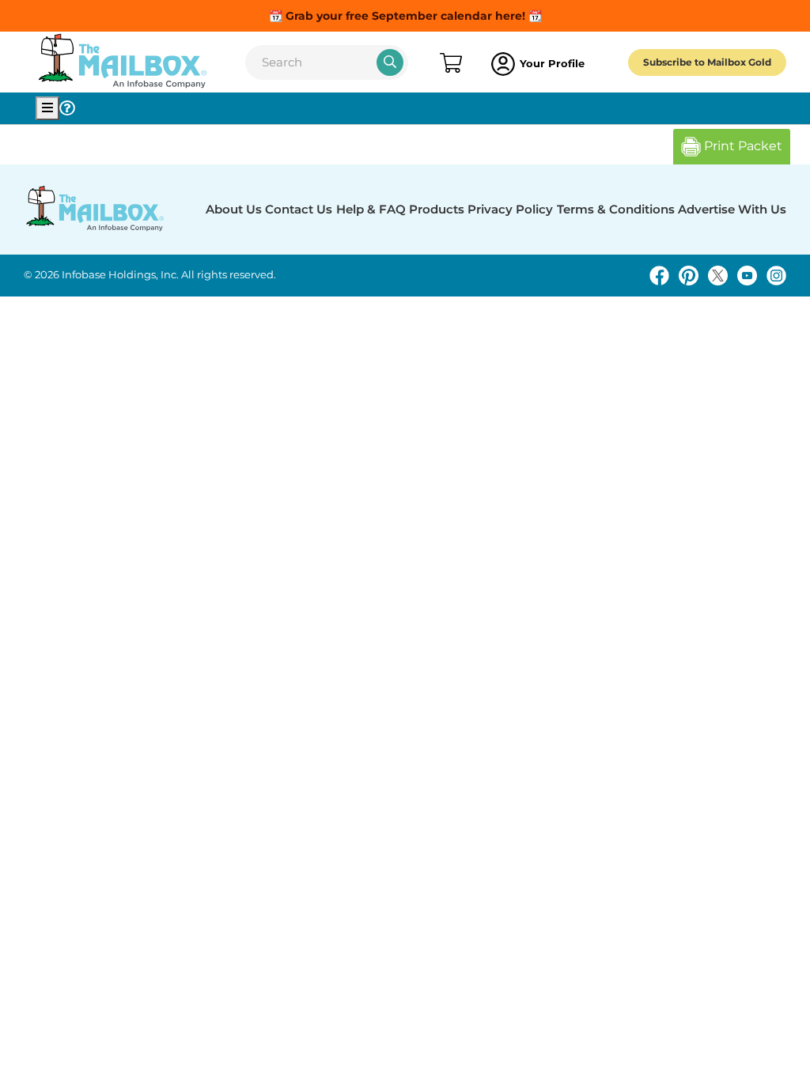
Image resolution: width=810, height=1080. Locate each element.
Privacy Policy (510, 209)
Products (436, 209)
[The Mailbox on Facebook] (659, 275)
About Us (234, 209)
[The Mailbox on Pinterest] (688, 275)
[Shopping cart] (450, 64)
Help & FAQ (371, 209)
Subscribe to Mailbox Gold (707, 62)
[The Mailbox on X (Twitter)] (718, 275)
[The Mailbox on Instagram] (776, 275)
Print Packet (741, 145)
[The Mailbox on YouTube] (747, 275)
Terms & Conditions (616, 209)
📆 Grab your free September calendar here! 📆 (405, 16)
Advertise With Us (732, 209)
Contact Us (298, 209)
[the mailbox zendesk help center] (67, 108)
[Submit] (390, 62)
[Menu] (47, 108)
